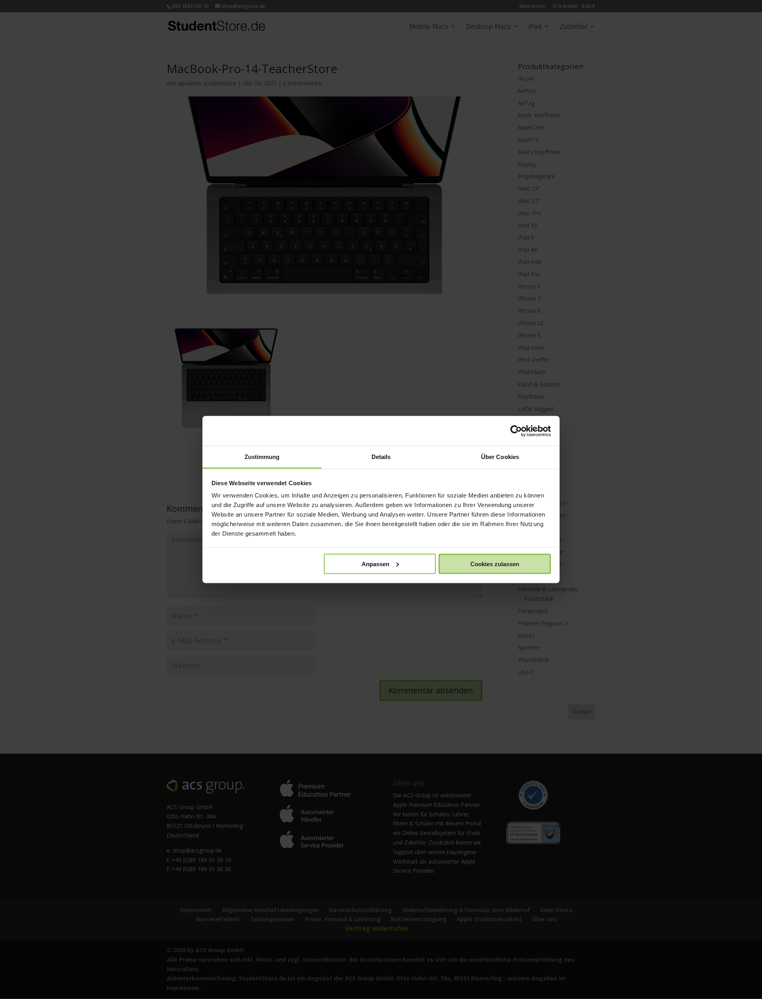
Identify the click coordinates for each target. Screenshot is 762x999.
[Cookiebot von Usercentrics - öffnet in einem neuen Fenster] (516, 431)
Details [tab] (381, 456)
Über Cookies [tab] (500, 456)
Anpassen (375, 563)
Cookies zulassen (494, 563)
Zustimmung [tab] (262, 456)
